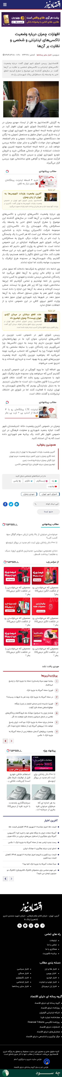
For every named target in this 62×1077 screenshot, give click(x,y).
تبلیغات (53, 940)
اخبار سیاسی (23, 969)
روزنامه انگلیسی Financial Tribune (44, 1022)
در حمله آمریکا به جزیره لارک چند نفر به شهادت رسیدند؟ (29, 697)
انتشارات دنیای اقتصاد (50, 1027)
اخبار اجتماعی (23, 982)
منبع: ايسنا (48, 511)
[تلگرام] (16, 504)
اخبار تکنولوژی (22, 977)
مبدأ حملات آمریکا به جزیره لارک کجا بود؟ (39, 864)
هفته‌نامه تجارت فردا (50, 1017)
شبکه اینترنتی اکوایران (49, 1012)
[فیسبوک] (5, 504)
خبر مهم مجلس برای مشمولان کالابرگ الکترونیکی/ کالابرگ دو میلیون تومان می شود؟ (31, 872)
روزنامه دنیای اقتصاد (50, 1007)
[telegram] (25, 925)
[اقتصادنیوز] (31, 907)
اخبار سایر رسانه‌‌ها (20, 986)
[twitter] (37, 925)
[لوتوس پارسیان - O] (31, 1073)
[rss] (19, 925)
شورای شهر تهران (49, 494)
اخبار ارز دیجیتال (49, 986)
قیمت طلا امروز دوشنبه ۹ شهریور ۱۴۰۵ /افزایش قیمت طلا (32, 827)
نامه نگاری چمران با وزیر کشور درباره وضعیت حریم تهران (32, 456)
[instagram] (31, 925)
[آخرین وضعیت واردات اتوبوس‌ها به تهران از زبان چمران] (50, 197)
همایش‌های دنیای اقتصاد (48, 1031)
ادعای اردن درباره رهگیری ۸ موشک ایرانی (39, 848)
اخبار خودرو (52, 977)
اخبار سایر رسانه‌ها (44, 55)
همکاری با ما (51, 949)
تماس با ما (52, 944)
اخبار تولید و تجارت (48, 982)
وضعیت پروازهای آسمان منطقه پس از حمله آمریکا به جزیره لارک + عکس (31, 733)
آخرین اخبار (50, 820)
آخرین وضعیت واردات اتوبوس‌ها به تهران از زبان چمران (23, 195)
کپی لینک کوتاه (52, 504)
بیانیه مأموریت (50, 953)
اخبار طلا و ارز (51, 969)
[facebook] (42, 925)
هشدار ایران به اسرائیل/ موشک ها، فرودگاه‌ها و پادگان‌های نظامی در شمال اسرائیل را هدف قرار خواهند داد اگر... (29, 715)
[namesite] (52, 4)
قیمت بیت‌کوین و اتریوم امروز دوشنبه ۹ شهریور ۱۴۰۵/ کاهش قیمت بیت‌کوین (30, 856)
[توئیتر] (11, 504)
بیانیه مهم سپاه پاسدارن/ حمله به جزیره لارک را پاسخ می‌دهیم (31, 683)
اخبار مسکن (23, 973)
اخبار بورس (51, 973)
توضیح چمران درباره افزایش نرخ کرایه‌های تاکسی (35, 464)
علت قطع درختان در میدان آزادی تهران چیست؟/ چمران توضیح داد (23, 316)
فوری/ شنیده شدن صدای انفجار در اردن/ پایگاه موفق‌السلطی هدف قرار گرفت (34, 705)
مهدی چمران (28, 494)
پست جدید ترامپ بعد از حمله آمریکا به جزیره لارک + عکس (32, 842)
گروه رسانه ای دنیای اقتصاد (47, 1003)
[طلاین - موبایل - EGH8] (31, 19)
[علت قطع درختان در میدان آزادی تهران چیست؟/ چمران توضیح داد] (50, 318)
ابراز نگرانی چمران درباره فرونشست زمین (39, 460)
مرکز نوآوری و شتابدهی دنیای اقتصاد (43, 1036)
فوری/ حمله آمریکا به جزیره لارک (40, 690)
